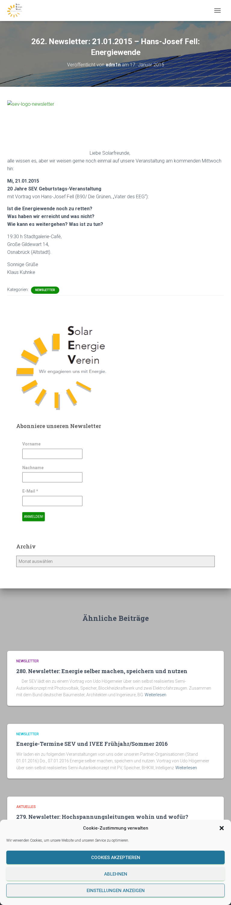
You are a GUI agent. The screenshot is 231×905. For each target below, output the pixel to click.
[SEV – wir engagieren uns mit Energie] (17, 10)
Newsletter (45, 290)
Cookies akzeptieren (115, 857)
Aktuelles (26, 807)
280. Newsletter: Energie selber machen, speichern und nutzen (101, 671)
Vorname (31, 444)
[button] (222, 828)
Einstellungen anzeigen (116, 890)
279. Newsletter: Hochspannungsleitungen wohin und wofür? (102, 816)
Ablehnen (115, 874)
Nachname (33, 467)
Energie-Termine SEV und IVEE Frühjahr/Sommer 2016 (92, 743)
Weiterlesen (155, 694)
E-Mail (30, 491)
